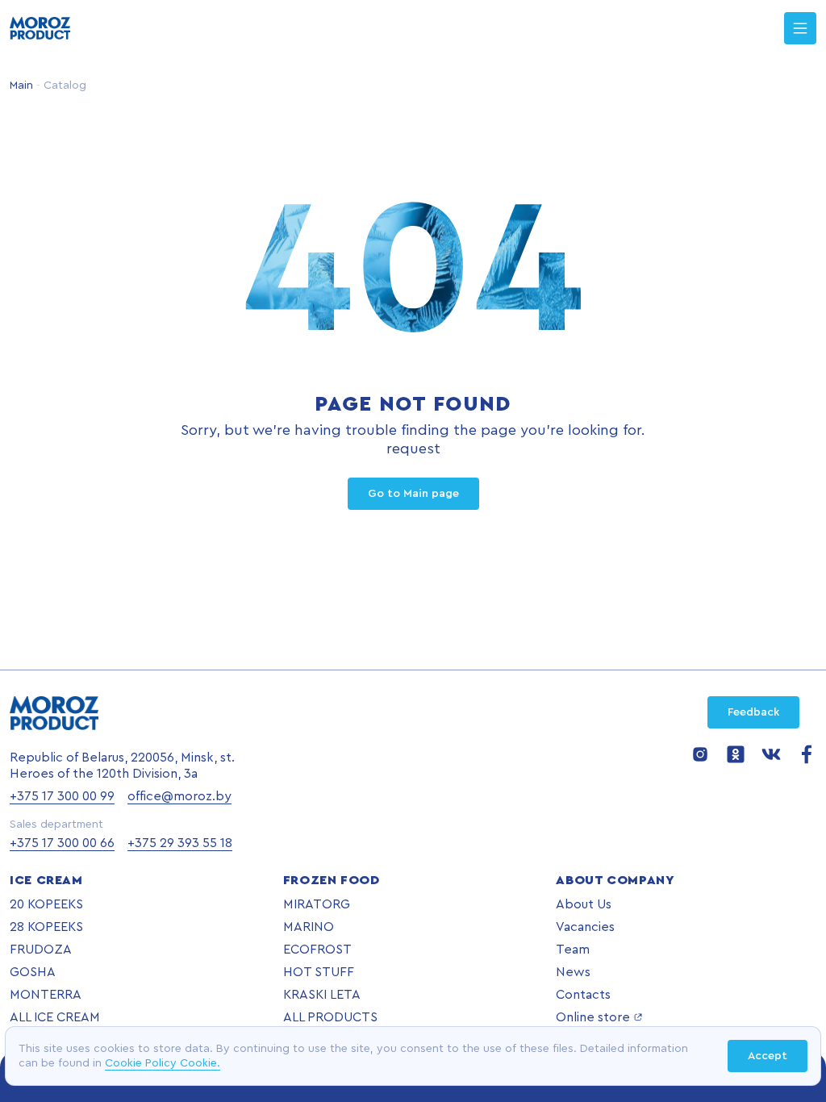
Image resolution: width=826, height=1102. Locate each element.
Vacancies (585, 926)
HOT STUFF (318, 972)
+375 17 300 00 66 (62, 843)
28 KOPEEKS (46, 926)
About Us (583, 904)
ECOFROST (317, 949)
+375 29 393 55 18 (179, 843)
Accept (767, 1056)
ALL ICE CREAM (55, 1017)
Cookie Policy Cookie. (162, 1063)
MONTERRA (45, 994)
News (573, 972)
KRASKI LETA (322, 994)
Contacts (583, 994)
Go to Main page (413, 493)
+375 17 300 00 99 (62, 796)
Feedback (753, 712)
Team (573, 949)
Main (21, 85)
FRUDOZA (41, 949)
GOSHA (33, 972)
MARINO (308, 926)
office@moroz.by (179, 796)
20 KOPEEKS (46, 904)
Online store (593, 1017)
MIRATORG (316, 904)
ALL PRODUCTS (330, 1017)
